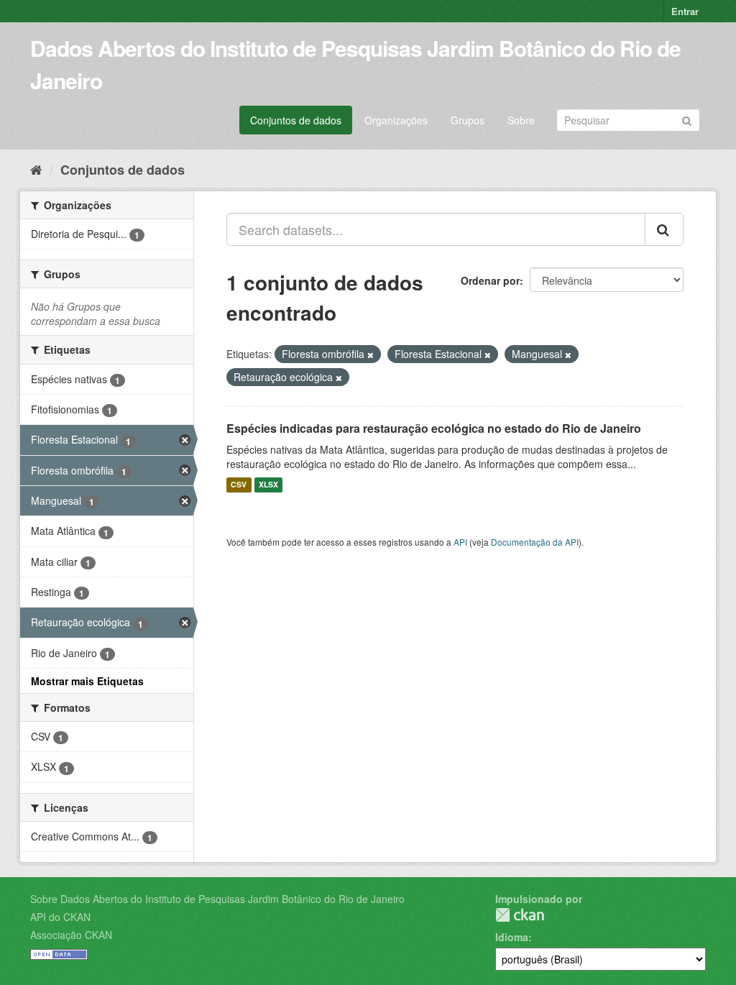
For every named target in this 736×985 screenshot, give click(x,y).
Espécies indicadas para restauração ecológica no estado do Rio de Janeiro (433, 428)
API (460, 542)
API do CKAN (60, 917)
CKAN (519, 914)
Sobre (521, 120)
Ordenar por (490, 280)
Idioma (511, 937)
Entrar (685, 11)
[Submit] (687, 119)
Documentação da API (535, 542)
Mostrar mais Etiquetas (87, 681)
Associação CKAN (71, 934)
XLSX (268, 485)
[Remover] (370, 354)
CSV (239, 485)
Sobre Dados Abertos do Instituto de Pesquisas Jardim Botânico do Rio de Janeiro (217, 899)
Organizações (396, 120)
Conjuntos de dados (295, 120)
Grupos (467, 120)
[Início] (36, 169)
